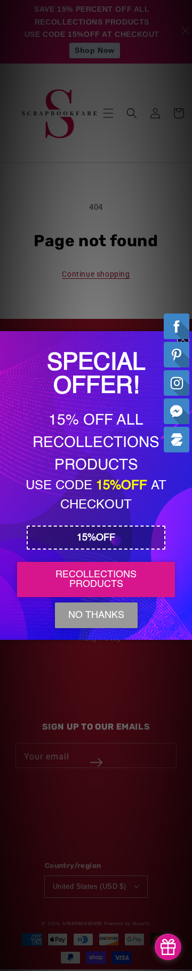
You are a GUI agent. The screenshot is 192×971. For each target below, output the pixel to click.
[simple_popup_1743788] (168, 947)
